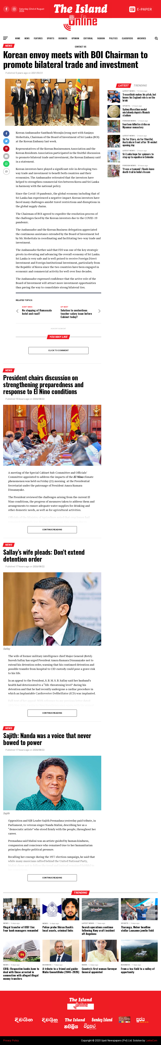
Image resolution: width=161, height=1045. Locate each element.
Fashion (101, 38)
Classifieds (127, 38)
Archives (141, 38)
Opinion (75, 38)
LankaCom (151, 1040)
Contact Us (80, 46)
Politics (113, 38)
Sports (50, 38)
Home (17, 38)
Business (62, 38)
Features (38, 38)
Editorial (88, 38)
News (27, 38)
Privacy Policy (11, 1040)
